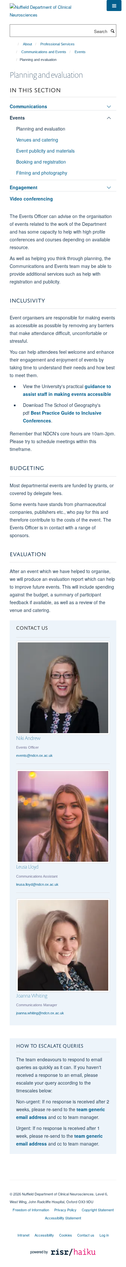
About (27, 44)
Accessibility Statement (63, 1217)
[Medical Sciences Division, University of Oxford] (63, 1188)
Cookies (65, 1235)
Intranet (23, 1235)
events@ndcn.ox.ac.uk (34, 755)
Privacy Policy (65, 1209)
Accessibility (44, 1235)
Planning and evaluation (40, 128)
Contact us (85, 1235)
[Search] (112, 30)
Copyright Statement (98, 1209)
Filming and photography (41, 172)
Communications (28, 106)
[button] (114, 5)
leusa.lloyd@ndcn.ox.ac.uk (37, 884)
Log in (104, 1235)
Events (80, 52)
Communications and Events (43, 52)
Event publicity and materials (45, 150)
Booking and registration (41, 161)
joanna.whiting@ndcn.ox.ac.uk (40, 1013)
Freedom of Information (31, 1209)
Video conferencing (31, 198)
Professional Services (57, 44)
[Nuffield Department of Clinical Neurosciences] (53, 9)
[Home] (15, 44)
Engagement (23, 187)
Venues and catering (37, 139)
